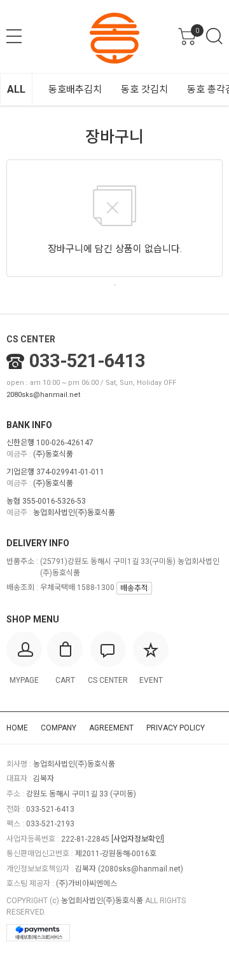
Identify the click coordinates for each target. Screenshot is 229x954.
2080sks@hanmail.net (43, 395)
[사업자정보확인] (137, 839)
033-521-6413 (87, 361)
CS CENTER (30, 339)
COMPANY (58, 727)
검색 (214, 36)
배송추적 (134, 588)
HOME (17, 727)
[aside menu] (14, 36)
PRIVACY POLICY (175, 727)
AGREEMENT (111, 727)
